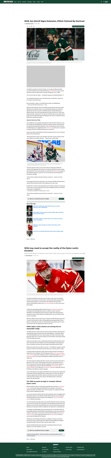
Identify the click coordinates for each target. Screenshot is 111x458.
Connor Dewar (49, 127)
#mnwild (31, 98)
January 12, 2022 (45, 190)
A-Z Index (44, 451)
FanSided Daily (80, 447)
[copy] (34, 26)
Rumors (19, 1)
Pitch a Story (29, 449)
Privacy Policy (45, 449)
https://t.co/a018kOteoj (41, 103)
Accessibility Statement (31, 451)
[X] (101, 1)
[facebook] (103, 1)
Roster (34, 1)
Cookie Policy (68, 449)
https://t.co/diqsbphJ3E (35, 189)
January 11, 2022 (43, 104)
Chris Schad (29, 255)
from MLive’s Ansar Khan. (57, 309)
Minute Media (20, 454)
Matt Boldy (56, 171)
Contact (55, 447)
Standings (29, 1)
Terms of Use (56, 449)
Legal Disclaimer (81, 449)
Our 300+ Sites (68, 447)
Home (28, 239)
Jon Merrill (52, 90)
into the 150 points (53, 414)
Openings (44, 447)
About (27, 447)
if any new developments (50, 303)
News (15, 1)
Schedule (24, 1)
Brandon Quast (29, 23)
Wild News (32, 239)
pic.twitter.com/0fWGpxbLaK (53, 103)
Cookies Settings (57, 451)
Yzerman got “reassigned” (49, 367)
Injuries (38, 1)
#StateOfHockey (58, 95)
